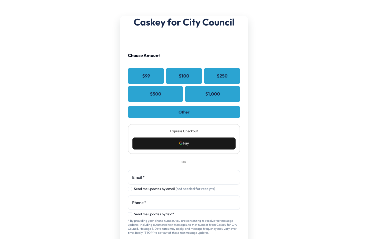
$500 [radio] (155, 94)
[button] (184, 144)
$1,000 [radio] (212, 94)
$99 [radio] (146, 76)
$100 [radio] (184, 76)
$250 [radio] (222, 76)
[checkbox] (130, 189)
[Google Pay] (184, 144)
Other (184, 112)
